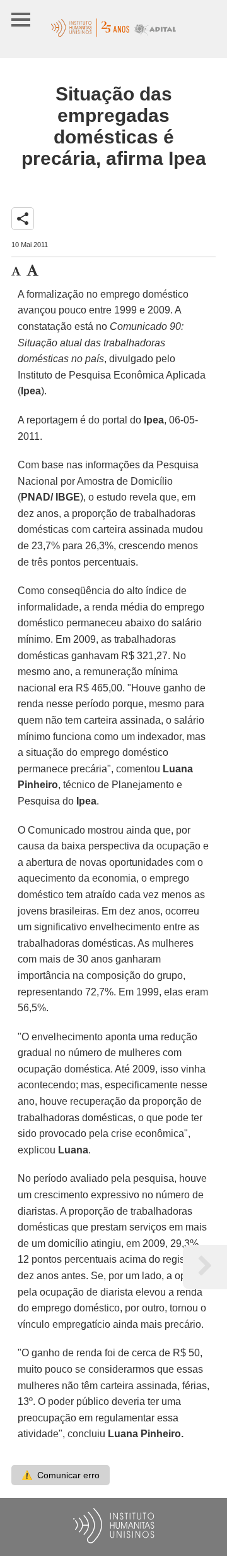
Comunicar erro (60, 1475)
